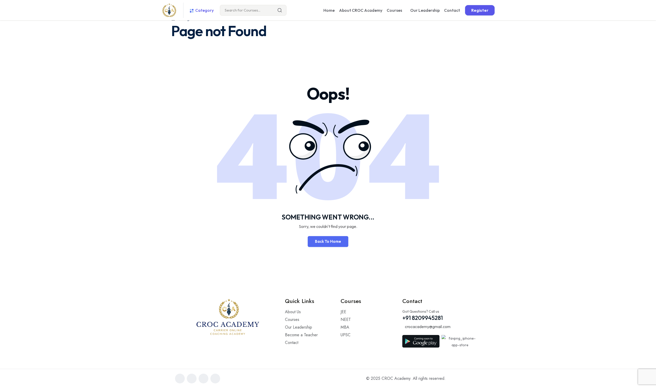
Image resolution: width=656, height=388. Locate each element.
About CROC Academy (360, 10)
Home (329, 10)
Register (479, 10)
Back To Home (328, 241)
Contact (452, 10)
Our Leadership (425, 10)
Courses (394, 10)
